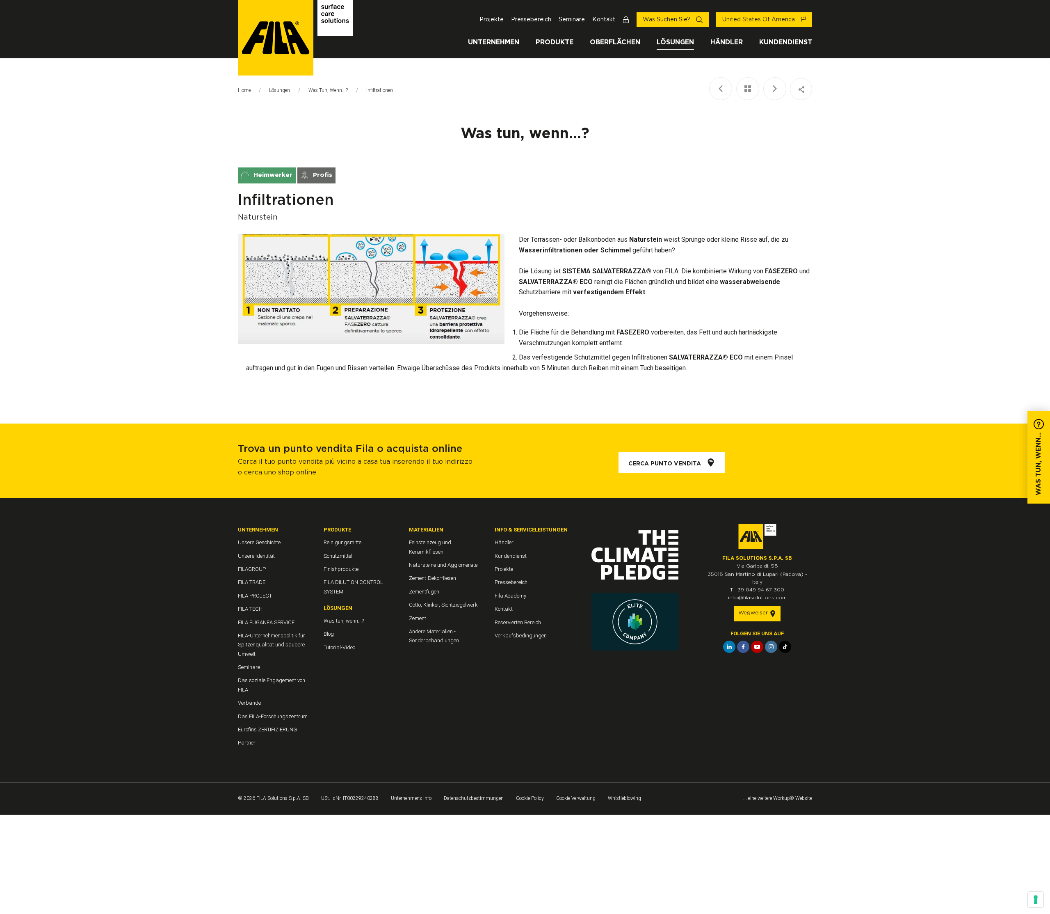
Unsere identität (256, 556)
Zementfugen (424, 592)
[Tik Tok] (785, 647)
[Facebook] (743, 647)
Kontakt (603, 20)
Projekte (491, 20)
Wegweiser (753, 613)
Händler (726, 42)
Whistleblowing (624, 798)
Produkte (554, 42)
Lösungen (675, 42)
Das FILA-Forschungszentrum (273, 716)
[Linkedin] (729, 647)
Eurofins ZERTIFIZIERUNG (267, 729)
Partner (247, 743)
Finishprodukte (341, 569)
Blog (329, 634)
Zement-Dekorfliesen (432, 578)
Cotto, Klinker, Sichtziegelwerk (443, 605)
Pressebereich (531, 20)
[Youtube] (757, 647)
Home (244, 90)
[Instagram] (771, 647)
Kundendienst (785, 42)
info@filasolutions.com (757, 597)
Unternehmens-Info (411, 798)
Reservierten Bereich (518, 622)
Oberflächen (615, 42)
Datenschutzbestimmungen (474, 798)
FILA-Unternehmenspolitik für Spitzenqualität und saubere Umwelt (271, 644)
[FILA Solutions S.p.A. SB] (295, 38)
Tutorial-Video (339, 647)
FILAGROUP (252, 569)
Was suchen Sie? (667, 20)
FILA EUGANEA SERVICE (266, 622)
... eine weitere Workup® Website (777, 798)
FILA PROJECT (255, 596)
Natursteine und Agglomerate (443, 565)
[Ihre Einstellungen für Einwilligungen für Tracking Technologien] (1035, 899)
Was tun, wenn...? (328, 90)
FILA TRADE (251, 582)
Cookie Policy (530, 798)
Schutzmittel (338, 556)
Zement (417, 618)
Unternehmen (493, 42)
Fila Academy (510, 596)
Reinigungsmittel (343, 542)
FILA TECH (250, 609)
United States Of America (759, 20)
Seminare (572, 20)
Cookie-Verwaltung (576, 798)
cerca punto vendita (665, 464)
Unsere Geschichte (259, 542)
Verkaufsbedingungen (521, 635)
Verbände (249, 703)
